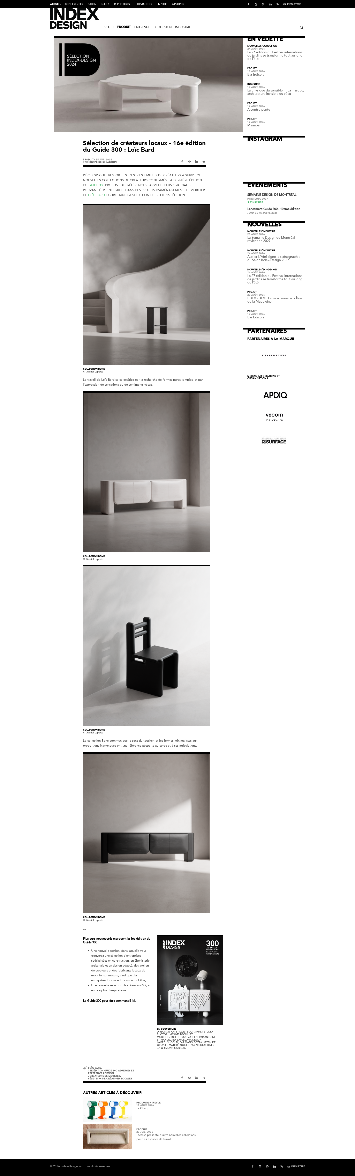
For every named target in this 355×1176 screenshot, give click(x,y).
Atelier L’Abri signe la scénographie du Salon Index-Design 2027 (273, 258)
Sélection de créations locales (110, 1078)
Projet (108, 27)
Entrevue (142, 27)
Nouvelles (254, 46)
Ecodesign (162, 27)
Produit (124, 27)
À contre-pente (258, 109)
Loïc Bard (96, 195)
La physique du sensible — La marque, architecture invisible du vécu (275, 92)
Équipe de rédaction (103, 162)
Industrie (183, 27)
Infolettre (294, 4)
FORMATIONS (144, 4)
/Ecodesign (269, 46)
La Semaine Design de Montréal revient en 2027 (271, 239)
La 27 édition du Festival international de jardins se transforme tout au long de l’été (275, 55)
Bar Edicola (255, 74)
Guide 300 (96, 185)
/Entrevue (154, 1103)
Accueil (55, 4)
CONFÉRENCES (74, 4)
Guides (105, 4)
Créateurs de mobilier (105, 1076)
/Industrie (268, 231)
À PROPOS (178, 4)
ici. (134, 1001)
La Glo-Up (142, 1108)
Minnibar (254, 125)
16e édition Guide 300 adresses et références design (111, 1072)
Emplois (162, 4)
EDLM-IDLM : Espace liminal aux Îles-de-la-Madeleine (274, 300)
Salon (92, 4)
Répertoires (122, 4)
